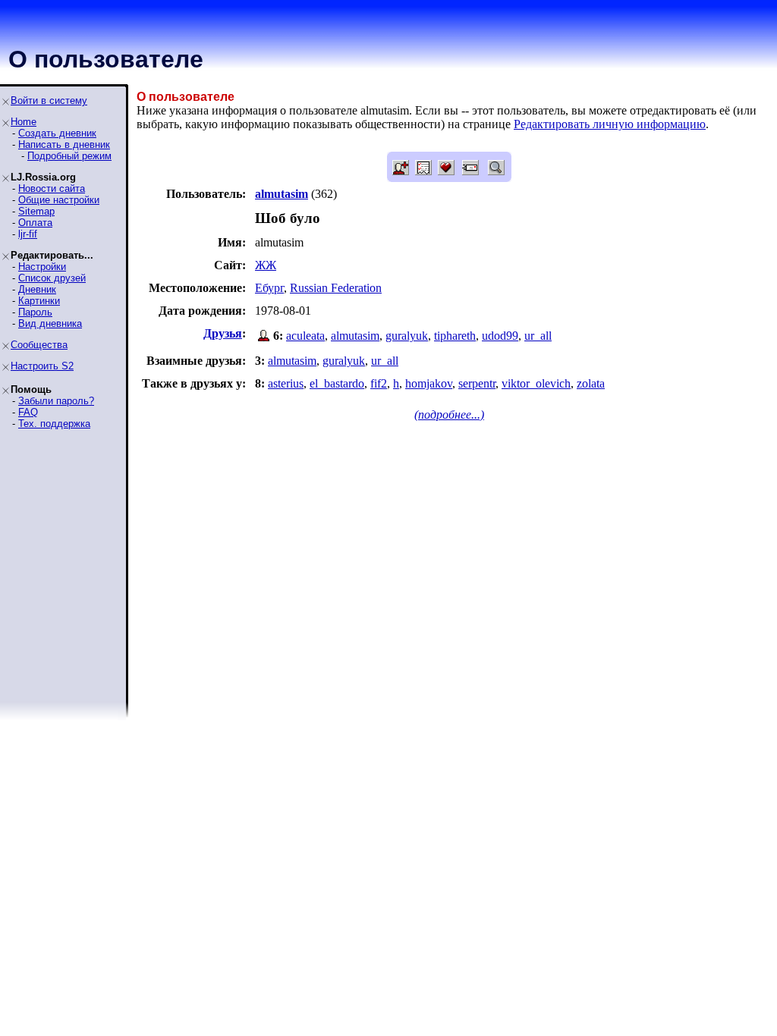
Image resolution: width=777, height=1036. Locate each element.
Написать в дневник (64, 144)
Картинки (39, 300)
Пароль (35, 312)
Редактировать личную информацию (610, 124)
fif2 (378, 383)
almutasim (355, 335)
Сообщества (39, 344)
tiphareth (455, 335)
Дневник (37, 289)
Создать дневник (57, 133)
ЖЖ (265, 265)
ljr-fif (27, 234)
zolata (591, 383)
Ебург (269, 287)
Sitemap (36, 211)
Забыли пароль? (56, 401)
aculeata (305, 335)
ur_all (538, 335)
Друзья (222, 333)
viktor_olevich (536, 383)
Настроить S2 (42, 366)
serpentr (476, 383)
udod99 (500, 335)
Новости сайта (51, 188)
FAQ (28, 412)
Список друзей (52, 278)
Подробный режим (69, 156)
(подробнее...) (449, 414)
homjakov (428, 383)
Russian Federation (336, 287)
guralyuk (406, 335)
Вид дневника (50, 323)
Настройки (42, 266)
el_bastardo (337, 383)
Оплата (35, 222)
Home (23, 121)
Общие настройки (58, 200)
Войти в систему (49, 100)
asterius (286, 383)
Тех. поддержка (54, 423)
